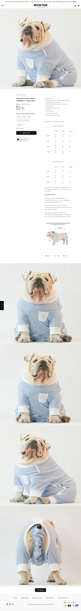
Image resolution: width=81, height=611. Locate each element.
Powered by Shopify (48, 604)
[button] (2, 305)
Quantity (19, 125)
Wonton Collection (37, 604)
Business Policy (37, 598)
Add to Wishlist (23, 139)
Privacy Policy (49, 598)
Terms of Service (63, 598)
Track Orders (25, 598)
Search (15, 598)
